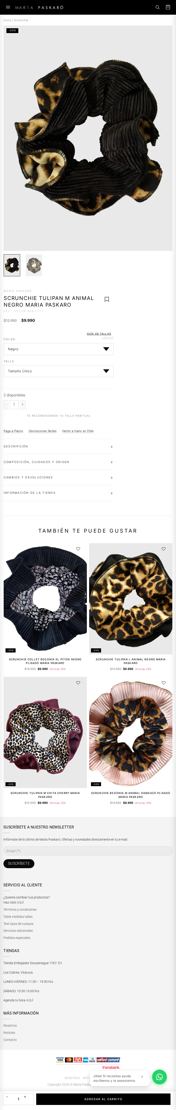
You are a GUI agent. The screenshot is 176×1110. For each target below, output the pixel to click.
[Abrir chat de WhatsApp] (159, 1077)
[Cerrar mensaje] (142, 1076)
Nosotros (10, 1025)
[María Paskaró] (39, 7)
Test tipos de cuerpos (18, 924)
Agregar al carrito (103, 1099)
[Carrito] (168, 7)
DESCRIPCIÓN (16, 446)
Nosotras (72, 1078)
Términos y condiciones (19, 909)
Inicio (7, 20)
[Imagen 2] (34, 265)
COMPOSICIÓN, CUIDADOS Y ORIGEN (36, 462)
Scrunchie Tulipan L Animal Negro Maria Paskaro (131, 661)
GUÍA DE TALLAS (99, 333)
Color (9, 339)
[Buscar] (157, 7)
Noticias (9, 1032)
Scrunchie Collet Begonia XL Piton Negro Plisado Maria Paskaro (45, 661)
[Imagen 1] (12, 265)
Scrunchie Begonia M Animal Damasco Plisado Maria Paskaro (130, 795)
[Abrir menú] (8, 7)
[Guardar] (78, 549)
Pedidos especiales (16, 938)
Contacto (10, 1040)
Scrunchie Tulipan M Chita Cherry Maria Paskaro (45, 795)
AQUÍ (20, 902)
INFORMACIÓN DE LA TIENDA (30, 492)
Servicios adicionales (18, 930)
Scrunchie (21, 20)
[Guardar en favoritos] (107, 299)
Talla (9, 361)
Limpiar (108, 337)
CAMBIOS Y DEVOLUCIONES (28, 477)
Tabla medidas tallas (18, 916)
